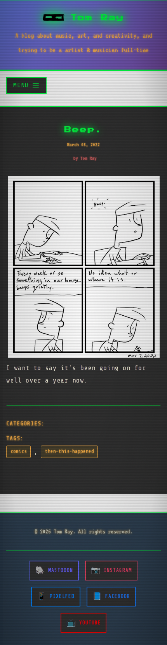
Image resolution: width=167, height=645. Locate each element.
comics (18, 451)
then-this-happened (69, 451)
